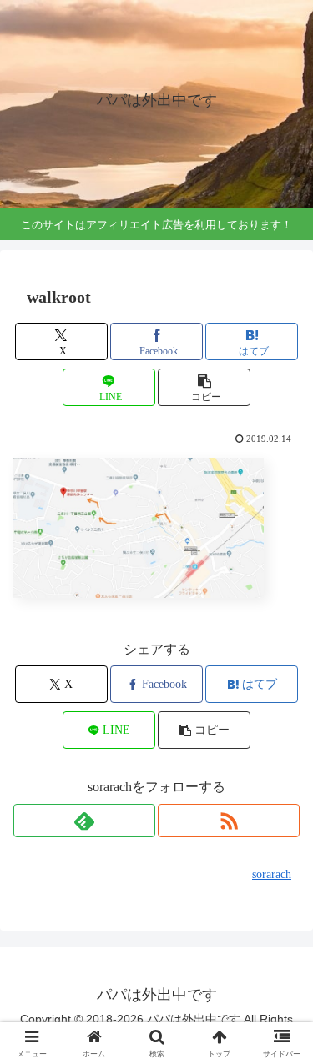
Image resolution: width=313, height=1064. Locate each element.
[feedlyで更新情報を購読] (84, 820)
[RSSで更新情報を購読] (229, 820)
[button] (204, 387)
